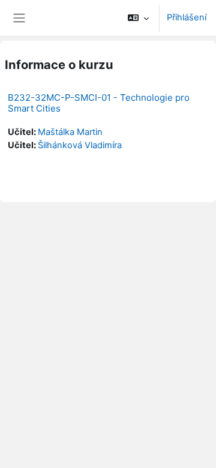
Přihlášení (186, 17)
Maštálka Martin (70, 132)
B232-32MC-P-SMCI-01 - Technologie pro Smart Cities (99, 103)
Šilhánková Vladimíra (80, 145)
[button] (138, 18)
